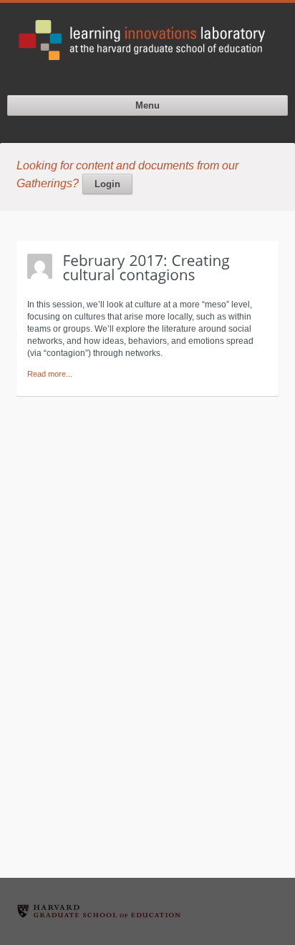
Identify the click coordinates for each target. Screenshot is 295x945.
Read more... (49, 374)
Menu (147, 105)
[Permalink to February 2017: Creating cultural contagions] (148, 267)
